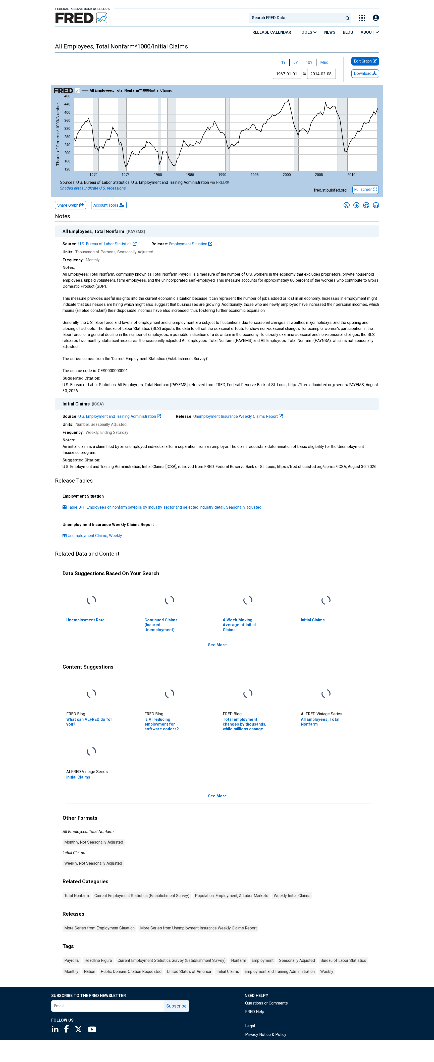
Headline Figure (98, 960)
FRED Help (254, 1011)
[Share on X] (347, 205)
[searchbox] (297, 18)
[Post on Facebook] (356, 205)
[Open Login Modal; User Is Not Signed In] (376, 18)
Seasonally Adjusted (297, 960)
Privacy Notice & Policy (265, 1034)
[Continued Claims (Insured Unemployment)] (169, 600)
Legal (250, 1026)
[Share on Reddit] (366, 205)
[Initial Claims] (326, 600)
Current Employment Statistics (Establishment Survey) (141, 895)
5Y (295, 62)
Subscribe (176, 1006)
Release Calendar (271, 32)
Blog (348, 32)
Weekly (326, 971)
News (329, 32)
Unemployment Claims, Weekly (95, 535)
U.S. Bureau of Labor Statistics (105, 244)
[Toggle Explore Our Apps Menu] (362, 18)
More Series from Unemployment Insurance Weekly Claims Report (198, 928)
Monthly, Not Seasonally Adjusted (93, 842)
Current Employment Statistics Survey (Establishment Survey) (172, 960)
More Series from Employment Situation (99, 928)
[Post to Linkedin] (376, 205)
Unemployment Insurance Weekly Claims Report (236, 416)
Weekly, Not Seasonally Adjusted (93, 863)
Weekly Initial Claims (292, 895)
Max (324, 62)
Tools (306, 32)
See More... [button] (219, 644)
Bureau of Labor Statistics (343, 960)
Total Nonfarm (76, 895)
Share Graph (68, 205)
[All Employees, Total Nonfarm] (326, 694)
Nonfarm (238, 960)
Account (105, 205)
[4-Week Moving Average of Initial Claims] (248, 600)
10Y (309, 62)
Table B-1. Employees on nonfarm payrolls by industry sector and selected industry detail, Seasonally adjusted (164, 507)
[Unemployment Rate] (91, 600)
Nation (89, 971)
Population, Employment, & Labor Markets (231, 895)
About (368, 32)
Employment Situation (188, 244)
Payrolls (71, 960)
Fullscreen (363, 189)
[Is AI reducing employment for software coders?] (169, 694)
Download (363, 73)
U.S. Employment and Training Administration (117, 416)
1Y (283, 62)
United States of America (189, 971)
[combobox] (296, 18)
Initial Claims (227, 971)
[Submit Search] (347, 18)
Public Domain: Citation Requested (131, 971)
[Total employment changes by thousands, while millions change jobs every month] (248, 694)
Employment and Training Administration (280, 971)
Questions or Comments (266, 1003)
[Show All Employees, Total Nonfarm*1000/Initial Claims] (131, 90)
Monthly (71, 971)
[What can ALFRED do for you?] (91, 694)
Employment (263, 960)
